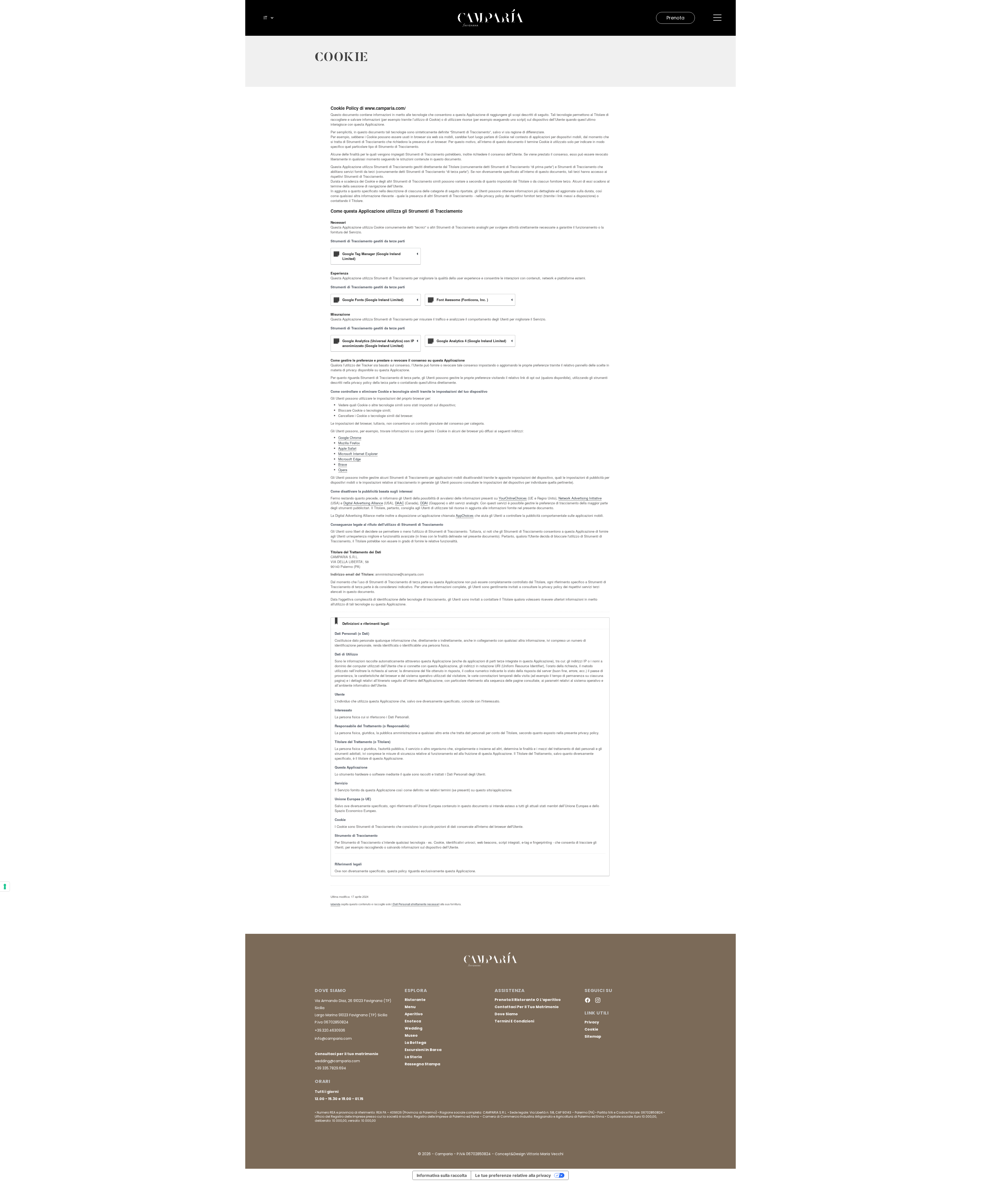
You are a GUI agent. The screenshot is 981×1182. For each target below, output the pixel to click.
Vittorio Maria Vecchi (545, 1153)
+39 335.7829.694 (330, 1068)
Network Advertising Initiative (580, 498)
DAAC (399, 502)
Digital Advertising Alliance (363, 502)
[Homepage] (490, 18)
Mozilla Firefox (349, 442)
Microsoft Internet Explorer (358, 453)
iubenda (335, 904)
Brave (342, 464)
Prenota (675, 18)
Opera (342, 469)
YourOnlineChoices (513, 498)
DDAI (424, 502)
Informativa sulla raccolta (442, 1175)
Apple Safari (347, 448)
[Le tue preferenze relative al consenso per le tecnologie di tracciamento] (5, 886)
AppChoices (465, 515)
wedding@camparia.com (337, 1061)
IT (265, 18)
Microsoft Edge (349, 459)
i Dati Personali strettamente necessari (415, 904)
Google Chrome (349, 437)
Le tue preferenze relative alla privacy (513, 1175)
